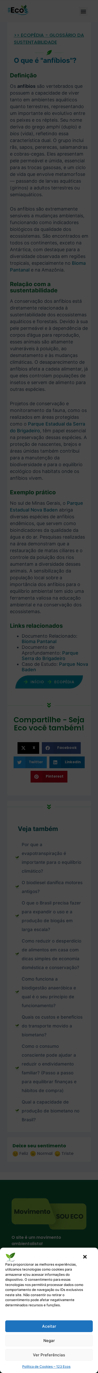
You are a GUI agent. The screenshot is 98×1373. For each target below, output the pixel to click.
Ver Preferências (49, 1354)
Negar (49, 1340)
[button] (85, 1256)
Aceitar (49, 1326)
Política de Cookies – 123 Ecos (46, 1366)
